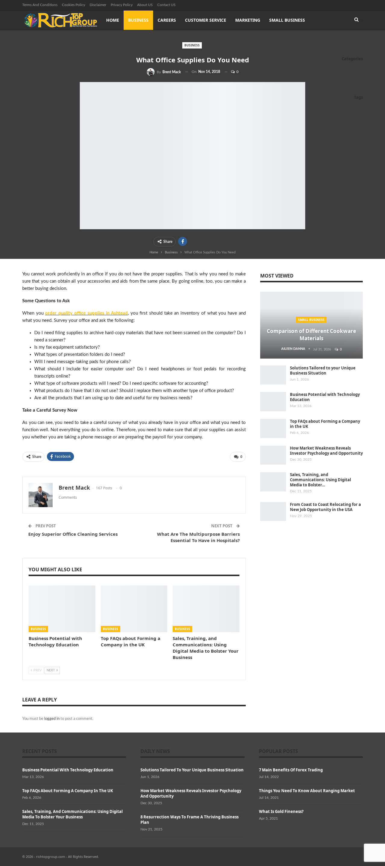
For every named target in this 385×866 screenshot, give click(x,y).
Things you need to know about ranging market (307, 790)
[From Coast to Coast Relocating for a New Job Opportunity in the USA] (273, 511)
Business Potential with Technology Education (325, 397)
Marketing (247, 20)
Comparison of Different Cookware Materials (311, 335)
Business (138, 20)
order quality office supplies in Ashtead (86, 313)
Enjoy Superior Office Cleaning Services (73, 534)
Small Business (287, 20)
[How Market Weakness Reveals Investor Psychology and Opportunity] (273, 455)
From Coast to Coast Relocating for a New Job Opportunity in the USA (325, 507)
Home (112, 20)
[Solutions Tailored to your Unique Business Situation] (273, 375)
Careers (167, 20)
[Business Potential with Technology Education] (62, 608)
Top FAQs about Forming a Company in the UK (325, 424)
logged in (52, 719)
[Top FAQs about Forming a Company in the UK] (134, 608)
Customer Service (205, 20)
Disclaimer (98, 5)
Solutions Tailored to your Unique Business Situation (323, 370)
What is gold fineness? (281, 811)
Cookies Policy (73, 5)
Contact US (166, 5)
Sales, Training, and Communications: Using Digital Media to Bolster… (320, 480)
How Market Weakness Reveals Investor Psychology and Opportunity (326, 450)
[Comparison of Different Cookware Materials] (311, 325)
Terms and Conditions (39, 5)
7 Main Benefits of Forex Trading (291, 770)
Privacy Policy (122, 5)
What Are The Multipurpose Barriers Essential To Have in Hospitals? (198, 537)
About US (145, 5)
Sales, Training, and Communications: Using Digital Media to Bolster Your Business (72, 814)
